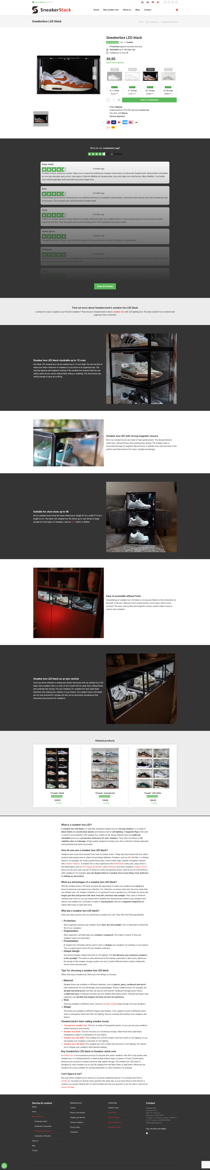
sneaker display (110, 1004)
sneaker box (118, 312)
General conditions (76, 1122)
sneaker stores (140, 867)
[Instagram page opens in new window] (165, 2)
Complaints (74, 1132)
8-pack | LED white (152, 793)
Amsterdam (97, 867)
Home (34, 1112)
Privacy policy (75, 1127)
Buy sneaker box (38, 1116)
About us (35, 1141)
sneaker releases (72, 864)
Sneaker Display (114, 1117)
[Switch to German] (153, 2)
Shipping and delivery (77, 1117)
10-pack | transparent (105, 793)
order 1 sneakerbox (149, 100)
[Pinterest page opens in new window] (172, 2)
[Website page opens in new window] (176, 2)
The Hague (87, 867)
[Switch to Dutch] (142, 2)
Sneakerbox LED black (43, 1131)
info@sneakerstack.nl (153, 1122)
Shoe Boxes (112, 1113)
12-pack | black (57, 793)
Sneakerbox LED (114, 1127)
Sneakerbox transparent (43, 1126)
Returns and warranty (77, 1113)
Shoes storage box (114, 1122)
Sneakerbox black (41, 1121)
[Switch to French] (158, 2)
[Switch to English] (148, 2)
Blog (33, 1146)
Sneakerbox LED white (43, 1136)
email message (67, 1087)
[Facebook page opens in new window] (168, 2)
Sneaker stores (113, 1108)
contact (64, 1081)
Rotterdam (111, 867)
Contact (35, 1150)
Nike (73, 522)
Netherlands (119, 864)
